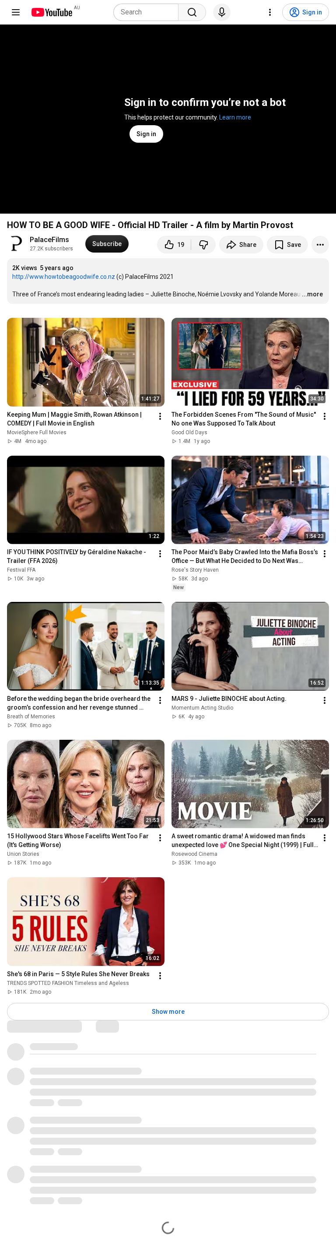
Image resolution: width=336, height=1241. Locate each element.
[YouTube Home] (51, 12)
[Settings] (270, 12)
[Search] (192, 12)
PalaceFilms (49, 240)
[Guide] (15, 12)
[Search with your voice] (222, 12)
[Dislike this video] (203, 244)
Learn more (235, 117)
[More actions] (320, 244)
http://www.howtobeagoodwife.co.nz (63, 276)
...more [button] (312, 294)
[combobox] (148, 12)
